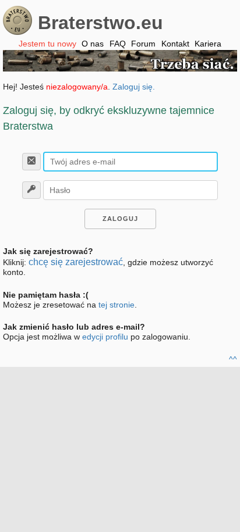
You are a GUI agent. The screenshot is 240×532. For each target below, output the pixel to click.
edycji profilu (105, 336)
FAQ (118, 43)
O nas (93, 43)
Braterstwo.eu (100, 22)
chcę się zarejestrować (76, 262)
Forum (143, 43)
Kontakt (175, 43)
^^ (233, 359)
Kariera (208, 43)
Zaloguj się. (133, 86)
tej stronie (116, 304)
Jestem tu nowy (47, 43)
